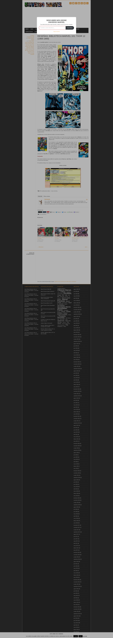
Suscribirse (69, 27)
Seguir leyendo (56, 31)
